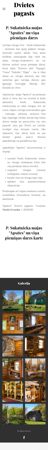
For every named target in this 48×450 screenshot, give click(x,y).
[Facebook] (24, 437)
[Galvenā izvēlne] (4, 8)
